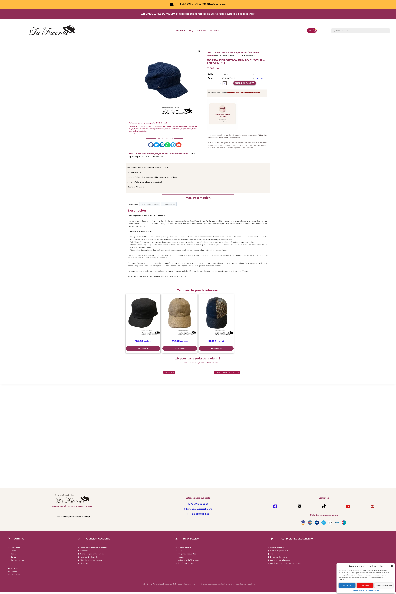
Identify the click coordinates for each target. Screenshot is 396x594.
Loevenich (138, 134)
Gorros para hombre (156, 129)
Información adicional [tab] (150, 204)
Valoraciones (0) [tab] (169, 204)
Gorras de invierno (164, 126)
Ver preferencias (384, 585)
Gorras (154, 126)
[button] (392, 566)
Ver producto (143, 348)
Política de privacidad (372, 590)
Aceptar (347, 585)
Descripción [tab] (133, 204)
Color (211, 78)
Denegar (365, 585)
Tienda (179, 30)
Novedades (142, 131)
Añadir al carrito (244, 83)
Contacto (201, 30)
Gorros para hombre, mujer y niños (178, 129)
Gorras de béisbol (144, 126)
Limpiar (260, 78)
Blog (191, 30)
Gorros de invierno (141, 129)
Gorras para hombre (179, 126)
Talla (210, 74)
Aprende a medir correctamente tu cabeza (243, 93)
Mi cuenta (215, 30)
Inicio (130, 153)
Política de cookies (358, 590)
